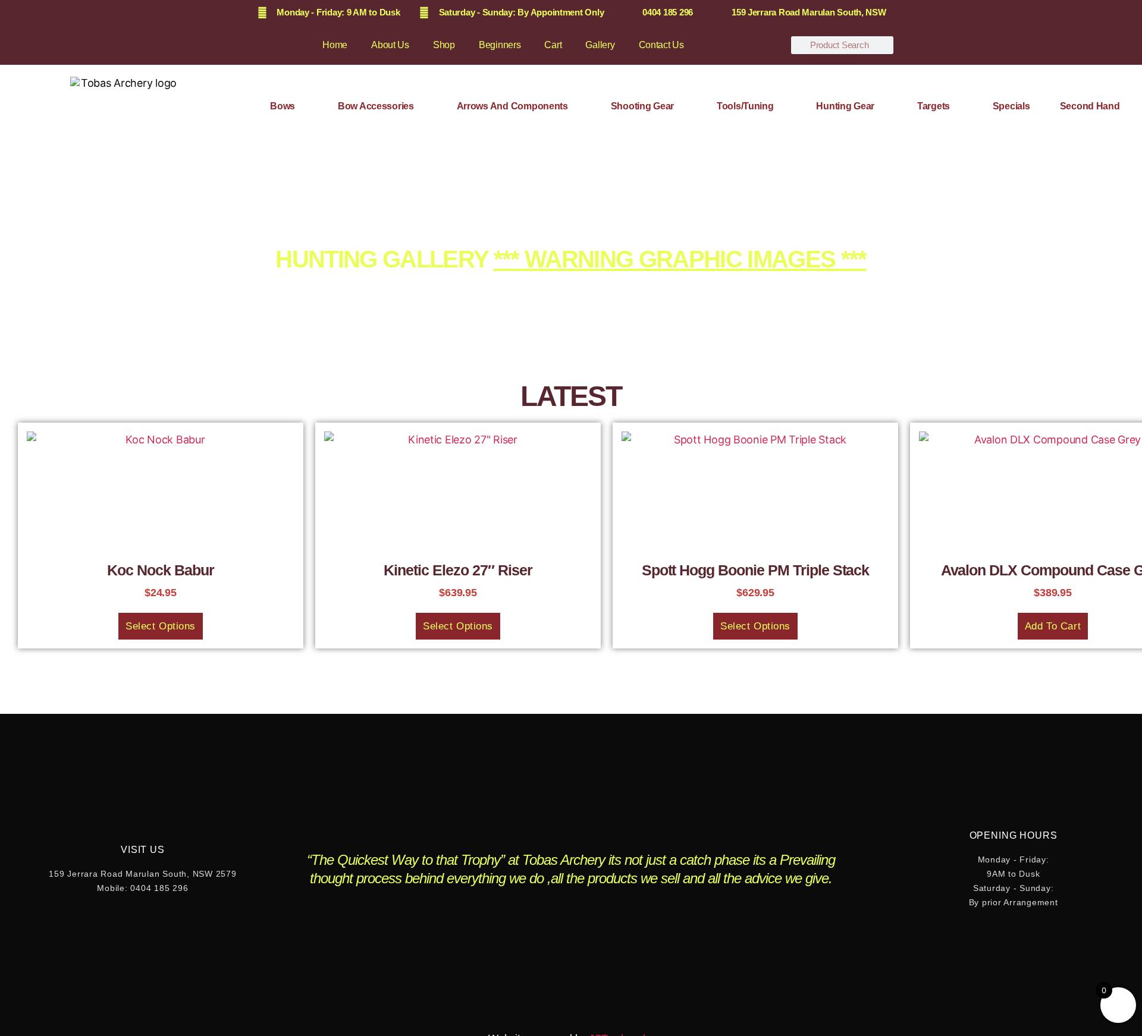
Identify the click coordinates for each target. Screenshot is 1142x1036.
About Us (390, 45)
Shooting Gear (642, 106)
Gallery (599, 45)
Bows (282, 106)
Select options (161, 626)
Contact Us (661, 45)
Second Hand (1090, 106)
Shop (444, 45)
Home (334, 45)
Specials (1011, 106)
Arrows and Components (512, 106)
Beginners (500, 45)
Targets (933, 106)
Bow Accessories (376, 106)
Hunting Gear (845, 106)
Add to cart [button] (1053, 626)
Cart (552, 45)
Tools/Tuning (745, 106)
